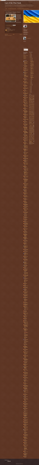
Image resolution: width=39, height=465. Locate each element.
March (31, 83)
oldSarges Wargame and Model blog (26, 304)
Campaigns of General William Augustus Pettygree (26, 132)
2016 (30, 86)
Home (6, 8)
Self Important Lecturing (31, 130)
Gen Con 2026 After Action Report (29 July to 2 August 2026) (26, 185)
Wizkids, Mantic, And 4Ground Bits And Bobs (26, 373)
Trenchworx (30, 134)
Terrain (31, 133)
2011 (30, 90)
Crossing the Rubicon (26, 386)
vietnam (31, 135)
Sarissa (33, 129)
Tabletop (30, 132)
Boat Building (30, 104)
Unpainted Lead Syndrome (25, 437)
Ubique (24, 451)
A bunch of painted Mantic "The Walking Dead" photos (25, 353)
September (31, 60)
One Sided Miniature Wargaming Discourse (26, 149)
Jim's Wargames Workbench (25, 81)
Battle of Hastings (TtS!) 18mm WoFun (26, 199)
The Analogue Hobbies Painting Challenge (25, 234)
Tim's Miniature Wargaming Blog (25, 127)
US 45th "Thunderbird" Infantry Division (26, 212)
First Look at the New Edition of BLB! (26, 265)
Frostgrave (32, 112)
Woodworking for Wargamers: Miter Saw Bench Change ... (32, 78)
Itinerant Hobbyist (25, 408)
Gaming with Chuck (26, 249)
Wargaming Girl (25, 283)
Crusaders (33, 107)
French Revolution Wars (26, 217)
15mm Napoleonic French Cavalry (25, 153)
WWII (29, 143)
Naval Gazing (25, 318)
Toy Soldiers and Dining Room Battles (26, 179)
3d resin (31, 95)
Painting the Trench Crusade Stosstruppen (26, 103)
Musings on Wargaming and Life (26, 160)
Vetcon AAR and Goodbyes (25, 270)
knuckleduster (33, 119)
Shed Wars (25, 267)
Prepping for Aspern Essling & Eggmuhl (25, 202)
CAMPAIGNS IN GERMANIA (25, 237)
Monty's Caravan (25, 401)
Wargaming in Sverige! (25, 243)
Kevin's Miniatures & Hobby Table (26, 403)
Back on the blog (25, 100)
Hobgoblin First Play (25, 290)
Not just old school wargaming (26, 246)
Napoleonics (30, 122)
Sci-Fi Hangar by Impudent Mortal (25, 362)
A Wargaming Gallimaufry (25, 187)
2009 (30, 92)
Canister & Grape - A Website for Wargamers (26, 367)
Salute (31, 129)
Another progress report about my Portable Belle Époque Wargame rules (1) (26, 76)
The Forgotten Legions (25, 190)
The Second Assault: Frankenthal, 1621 (25, 219)
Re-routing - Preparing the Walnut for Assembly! (26, 323)
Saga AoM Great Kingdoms (25, 394)
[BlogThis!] (13, 25)
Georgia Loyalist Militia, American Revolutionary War (26, 106)
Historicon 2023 (25, 311)
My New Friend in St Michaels (32, 70)
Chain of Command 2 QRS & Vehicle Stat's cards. (26, 227)
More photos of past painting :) (25, 430)
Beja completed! (25, 297)
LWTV (33, 120)
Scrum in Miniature (26, 251)
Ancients (30, 99)
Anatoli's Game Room (26, 341)
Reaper (29, 126)
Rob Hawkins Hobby (26, 158)
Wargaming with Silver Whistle (25, 388)
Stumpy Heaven (25, 417)
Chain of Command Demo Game (25, 300)
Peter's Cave (25, 214)
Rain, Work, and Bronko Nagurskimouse (26, 156)
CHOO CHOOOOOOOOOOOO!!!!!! (26, 392)
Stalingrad (32, 131)
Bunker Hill (25, 221)
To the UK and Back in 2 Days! (32, 71)
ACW (33, 96)
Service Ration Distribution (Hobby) (26, 204)
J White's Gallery (25, 240)
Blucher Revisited (25, 413)
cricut (30, 107)
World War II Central (26, 429)
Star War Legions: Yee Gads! (31, 75)
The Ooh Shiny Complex (25, 79)
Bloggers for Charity (30, 103)
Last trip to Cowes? (25, 73)
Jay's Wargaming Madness (25, 193)
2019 (30, 55)
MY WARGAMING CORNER (25, 454)
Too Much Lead (25, 320)
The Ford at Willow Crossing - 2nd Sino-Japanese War (26, 125)
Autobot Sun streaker (26, 68)
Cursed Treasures (25, 287)
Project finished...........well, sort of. (26, 370)
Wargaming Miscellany (25, 75)
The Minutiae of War (26, 339)
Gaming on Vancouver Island (25, 299)
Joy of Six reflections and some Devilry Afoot (26, 278)
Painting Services (30, 123)
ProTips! (31, 124)
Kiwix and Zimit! (25, 98)
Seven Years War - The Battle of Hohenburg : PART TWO (26, 247)
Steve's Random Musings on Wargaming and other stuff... (26, 172)
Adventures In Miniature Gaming (25, 359)
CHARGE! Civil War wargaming (26, 253)
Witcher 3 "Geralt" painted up (25, 342)
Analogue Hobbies (26, 223)
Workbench (31, 142)
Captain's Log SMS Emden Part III (25, 257)
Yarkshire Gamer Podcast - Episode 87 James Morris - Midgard (26, 136)
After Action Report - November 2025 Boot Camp (26, 260)
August (31, 79)
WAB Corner (25, 108)
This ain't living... (25, 369)
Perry (33, 123)
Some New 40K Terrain (26, 404)
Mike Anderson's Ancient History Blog (26, 385)
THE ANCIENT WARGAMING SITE (26, 346)
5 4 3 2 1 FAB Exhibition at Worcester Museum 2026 (26, 164)
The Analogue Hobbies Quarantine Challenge (26, 329)
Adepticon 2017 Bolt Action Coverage (25, 440)
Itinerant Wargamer (26, 349)
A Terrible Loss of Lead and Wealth (25, 269)
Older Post (21, 34)
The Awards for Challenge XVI (25, 235)
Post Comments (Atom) (9, 35)
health (30, 117)
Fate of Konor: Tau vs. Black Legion (26, 432)
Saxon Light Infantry (25, 420)
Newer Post (6, 34)
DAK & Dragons (30, 108)
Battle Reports (31, 101)
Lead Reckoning (25, 95)
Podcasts (30, 124)
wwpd (32, 143)
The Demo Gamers (26, 259)
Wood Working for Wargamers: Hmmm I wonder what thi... (32, 68)
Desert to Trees (25, 161)
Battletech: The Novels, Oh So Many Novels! (26, 422)
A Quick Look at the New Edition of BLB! (26, 263)
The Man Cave (25, 121)
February (31, 84)
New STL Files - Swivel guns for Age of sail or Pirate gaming (26, 276)
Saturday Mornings (26, 372)
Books (24, 411)
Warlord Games (24, 58)
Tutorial (32, 134)
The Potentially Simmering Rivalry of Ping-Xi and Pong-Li (26, 292)
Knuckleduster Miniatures (25, 55)
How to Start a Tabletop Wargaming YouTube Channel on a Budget (26, 147)
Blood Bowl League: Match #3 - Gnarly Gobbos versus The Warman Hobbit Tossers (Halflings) (26, 129)
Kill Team (30, 119)
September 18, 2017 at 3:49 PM (9, 30)
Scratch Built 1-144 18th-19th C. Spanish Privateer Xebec (26, 210)
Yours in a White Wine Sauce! (25, 196)
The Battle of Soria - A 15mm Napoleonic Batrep (26, 86)
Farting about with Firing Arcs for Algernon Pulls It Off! (26, 83)
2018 (30, 56)
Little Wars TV (24, 56)
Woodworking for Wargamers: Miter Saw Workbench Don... (32, 73)
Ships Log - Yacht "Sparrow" (25, 72)
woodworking (30, 141)
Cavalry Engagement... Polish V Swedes (26, 66)
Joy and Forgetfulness (25, 201)
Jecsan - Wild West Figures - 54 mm (25, 215)
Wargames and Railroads (25, 116)
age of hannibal (31, 97)
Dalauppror (25, 285)
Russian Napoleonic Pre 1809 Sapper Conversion (26, 357)
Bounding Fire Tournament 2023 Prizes (26, 307)
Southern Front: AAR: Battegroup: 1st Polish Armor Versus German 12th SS (26, 327)
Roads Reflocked (25, 443)
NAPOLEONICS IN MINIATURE (26, 415)
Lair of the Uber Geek (13, 3)
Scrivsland (25, 90)
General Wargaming (31, 114)
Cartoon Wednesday (26, 117)
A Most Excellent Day (26, 167)
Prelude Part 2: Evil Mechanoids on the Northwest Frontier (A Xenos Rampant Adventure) (26, 181)
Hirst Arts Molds (31, 118)
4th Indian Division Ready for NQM (25, 191)
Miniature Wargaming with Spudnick (26, 325)
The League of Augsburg (25, 262)
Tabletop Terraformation (26, 302)
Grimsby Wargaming (26, 206)
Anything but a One (26, 396)
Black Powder (30, 102)
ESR (32, 109)
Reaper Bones (32, 126)
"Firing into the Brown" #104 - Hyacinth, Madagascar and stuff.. (26, 174)
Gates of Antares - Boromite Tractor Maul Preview (26, 449)
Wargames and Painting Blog (25, 448)
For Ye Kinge (25, 65)
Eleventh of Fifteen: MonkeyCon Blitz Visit (26, 438)
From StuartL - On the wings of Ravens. (26, 330)
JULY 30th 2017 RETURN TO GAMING (26, 435)
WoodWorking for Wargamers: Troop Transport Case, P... (32, 62)
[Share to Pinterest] (15, 25)
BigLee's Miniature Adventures (26, 145)
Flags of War (25, 456)
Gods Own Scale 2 (26, 334)
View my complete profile (28, 38)
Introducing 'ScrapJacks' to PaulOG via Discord (26, 224)
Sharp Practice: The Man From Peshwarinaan (26, 114)
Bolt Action (33, 104)
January (31, 85)
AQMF (32, 99)
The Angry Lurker (25, 377)
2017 (30, 57)
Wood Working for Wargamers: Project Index (23, 8)
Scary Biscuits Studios (25, 380)
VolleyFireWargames (26, 434)
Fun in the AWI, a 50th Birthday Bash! (26, 446)
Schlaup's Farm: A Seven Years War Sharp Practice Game (26, 112)
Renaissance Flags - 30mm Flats (26, 406)
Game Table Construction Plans (12, 8)
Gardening (33, 113)
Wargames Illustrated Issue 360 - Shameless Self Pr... (32, 66)
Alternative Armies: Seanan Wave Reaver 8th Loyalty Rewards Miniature (26, 63)
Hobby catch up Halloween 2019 (25, 375)
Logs (24, 309)
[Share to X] (14, 25)
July (30, 80)
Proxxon (33, 124)
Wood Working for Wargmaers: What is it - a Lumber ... (32, 64)
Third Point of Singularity (25, 289)
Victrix (29, 135)
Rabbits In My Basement (25, 166)
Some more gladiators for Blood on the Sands (26, 273)
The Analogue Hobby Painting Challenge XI (26, 335)
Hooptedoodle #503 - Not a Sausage (26, 93)
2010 (30, 91)
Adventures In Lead (26, 272)
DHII (33, 108)
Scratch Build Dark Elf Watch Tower (26, 383)
